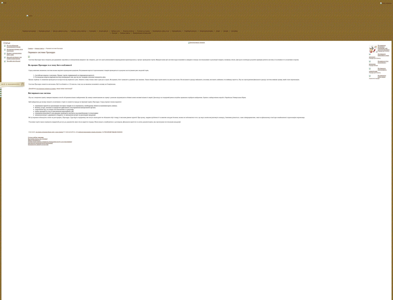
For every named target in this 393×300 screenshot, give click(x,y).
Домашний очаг (176, 31)
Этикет (218, 31)
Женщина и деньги (44, 31)
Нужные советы (125, 33)
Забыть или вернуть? (34, 140)
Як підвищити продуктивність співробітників (378, 70)
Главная (30, 48)
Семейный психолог (190, 31)
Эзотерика (234, 31)
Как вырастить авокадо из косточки (38, 144)
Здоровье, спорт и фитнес (78, 31)
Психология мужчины (206, 31)
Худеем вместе (103, 31)
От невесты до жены (143, 31)
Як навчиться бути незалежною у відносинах (378, 63)
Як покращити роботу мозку (382, 76)
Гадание (225, 31)
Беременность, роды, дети (161, 31)
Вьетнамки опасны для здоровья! (37, 139)
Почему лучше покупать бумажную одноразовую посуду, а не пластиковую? (50, 142)
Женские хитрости (128, 31)
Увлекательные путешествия (142, 33)
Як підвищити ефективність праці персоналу (379, 55)
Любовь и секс (115, 31)
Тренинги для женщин (29, 31)
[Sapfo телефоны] (386, 3)
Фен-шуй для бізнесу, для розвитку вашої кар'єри (14, 58)
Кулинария (92, 31)
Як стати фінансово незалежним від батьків (13, 46)
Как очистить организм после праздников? (40, 143)
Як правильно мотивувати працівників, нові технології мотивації (383, 47)
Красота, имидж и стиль (60, 31)
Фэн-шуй (114, 33)
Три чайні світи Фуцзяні (13, 61)
